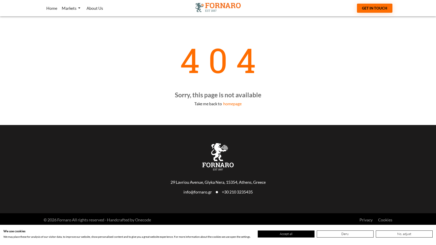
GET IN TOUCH (374, 8)
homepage (232, 103)
